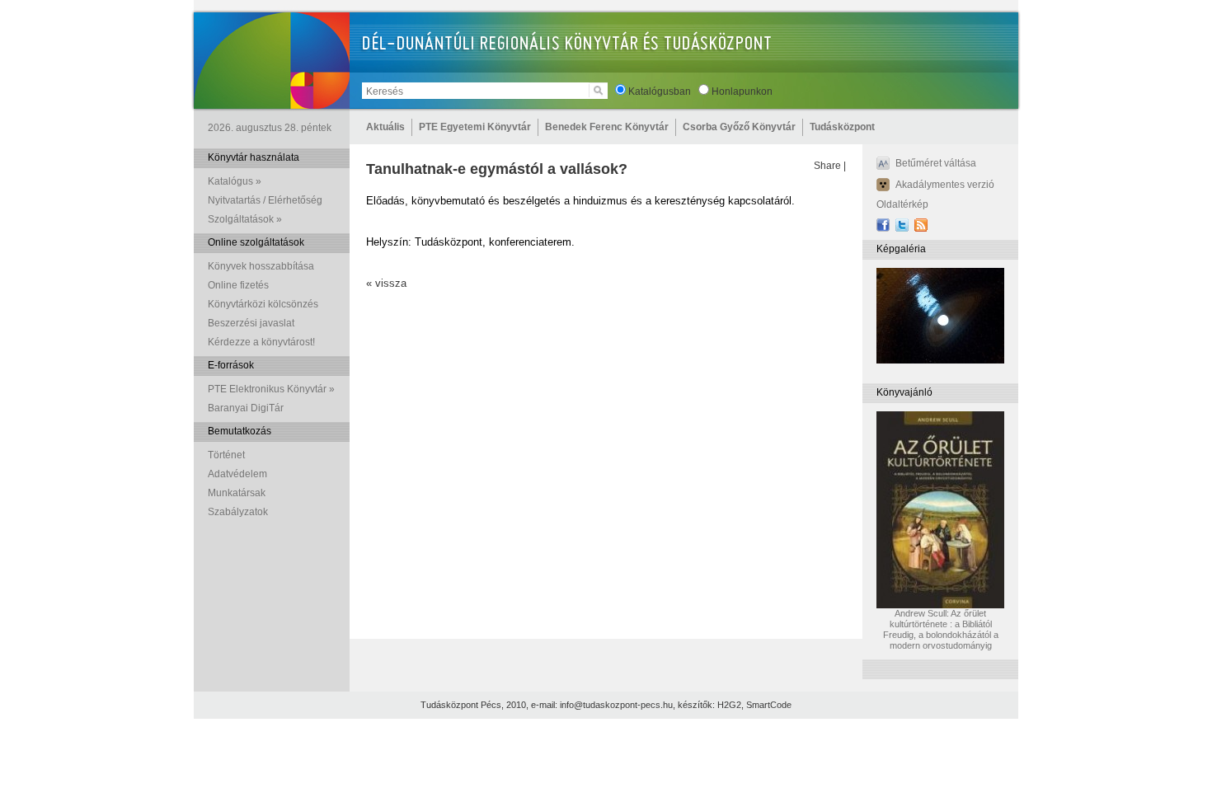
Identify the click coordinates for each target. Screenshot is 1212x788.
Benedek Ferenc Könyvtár (607, 127)
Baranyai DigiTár (246, 408)
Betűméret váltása (935, 163)
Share (827, 165)
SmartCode (769, 705)
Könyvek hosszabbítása (261, 266)
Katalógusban (659, 91)
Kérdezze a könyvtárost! (261, 342)
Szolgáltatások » (245, 219)
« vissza (386, 283)
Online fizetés (238, 285)
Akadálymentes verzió (944, 184)
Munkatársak (236, 493)
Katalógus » (234, 181)
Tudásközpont (842, 127)
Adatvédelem (237, 474)
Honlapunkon (742, 91)
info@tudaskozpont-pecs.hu (616, 705)
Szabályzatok (238, 512)
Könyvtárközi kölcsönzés (263, 304)
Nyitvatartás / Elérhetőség (265, 200)
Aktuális (385, 127)
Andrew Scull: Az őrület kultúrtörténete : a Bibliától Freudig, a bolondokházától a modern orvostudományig (940, 629)
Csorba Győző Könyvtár (739, 127)
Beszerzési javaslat (251, 323)
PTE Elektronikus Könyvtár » (271, 389)
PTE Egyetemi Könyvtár (475, 127)
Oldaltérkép (902, 204)
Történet (226, 455)
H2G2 (729, 705)
